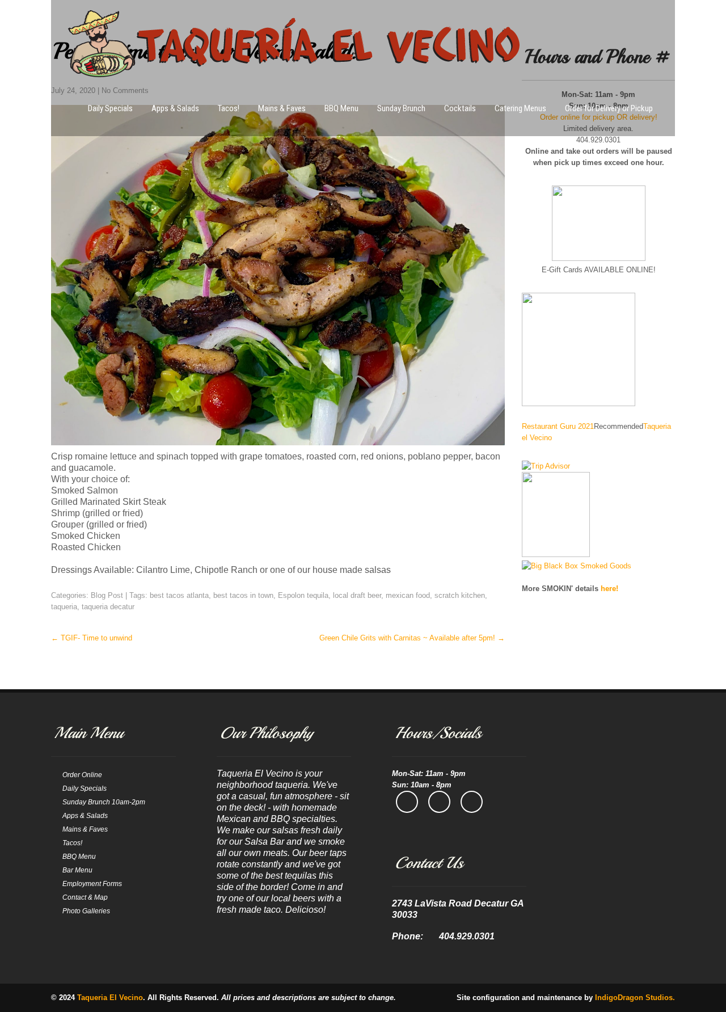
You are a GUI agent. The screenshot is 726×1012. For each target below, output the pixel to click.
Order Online (82, 775)
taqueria (64, 606)
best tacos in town (243, 595)
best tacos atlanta (179, 595)
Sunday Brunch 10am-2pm (103, 802)
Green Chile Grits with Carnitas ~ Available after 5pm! (412, 638)
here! (609, 588)
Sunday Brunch (401, 108)
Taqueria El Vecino (110, 997)
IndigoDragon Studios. (635, 997)
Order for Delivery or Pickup (609, 108)
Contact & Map (85, 897)
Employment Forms (92, 884)
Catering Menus (520, 108)
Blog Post (107, 595)
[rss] (472, 802)
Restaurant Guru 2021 (558, 426)
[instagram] (439, 802)
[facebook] (407, 802)
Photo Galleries (86, 911)
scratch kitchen (459, 595)
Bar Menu (77, 870)
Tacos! (228, 108)
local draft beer (357, 595)
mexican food (408, 595)
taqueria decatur (108, 606)
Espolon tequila (303, 595)
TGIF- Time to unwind (91, 638)
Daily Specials (110, 108)
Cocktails (460, 108)
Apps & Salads (175, 108)
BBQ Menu (341, 108)
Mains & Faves (282, 108)
